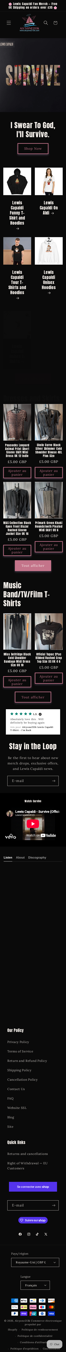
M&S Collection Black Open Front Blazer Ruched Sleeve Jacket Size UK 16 (17, 528)
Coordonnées (51, 1348)
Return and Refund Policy (27, 1061)
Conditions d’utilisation (35, 1342)
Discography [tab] (37, 857)
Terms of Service (20, 1051)
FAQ (10, 1098)
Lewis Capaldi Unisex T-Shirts (17, 354)
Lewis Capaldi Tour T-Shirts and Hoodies (17, 283)
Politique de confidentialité (35, 1336)
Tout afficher (33, 379)
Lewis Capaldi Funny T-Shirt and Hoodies (17, 213)
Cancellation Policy (22, 1080)
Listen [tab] (8, 857)
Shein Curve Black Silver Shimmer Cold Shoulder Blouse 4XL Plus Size (48, 450)
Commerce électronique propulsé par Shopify (35, 1325)
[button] (9, 23)
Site (10, 1127)
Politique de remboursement (40, 1329)
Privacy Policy (18, 1042)
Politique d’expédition (24, 1348)
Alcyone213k (22, 1320)
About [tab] (20, 857)
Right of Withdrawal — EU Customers (27, 1165)
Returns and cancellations (27, 1154)
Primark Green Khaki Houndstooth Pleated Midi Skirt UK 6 (49, 526)
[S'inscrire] (53, 781)
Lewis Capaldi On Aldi (49, 207)
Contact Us (16, 1089)
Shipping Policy (19, 1070)
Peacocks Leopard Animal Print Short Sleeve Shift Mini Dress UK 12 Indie (17, 450)
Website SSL (17, 1108)
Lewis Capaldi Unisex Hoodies (49, 280)
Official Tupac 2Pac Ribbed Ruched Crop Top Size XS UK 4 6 (49, 658)
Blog (10, 1117)
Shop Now (33, 148)
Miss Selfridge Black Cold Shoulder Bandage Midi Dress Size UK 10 (17, 660)
